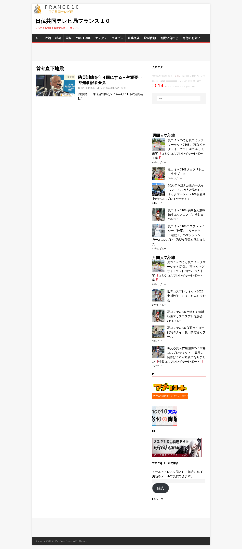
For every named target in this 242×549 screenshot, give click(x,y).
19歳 (183, 76)
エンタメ (101, 38)
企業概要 (134, 38)
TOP (37, 38)
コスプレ (117, 38)
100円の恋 (156, 76)
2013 (166, 86)
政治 (48, 38)
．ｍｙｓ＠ (182, 81)
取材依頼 (150, 38)
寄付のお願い (191, 38)
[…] (80, 98)
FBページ (157, 499)
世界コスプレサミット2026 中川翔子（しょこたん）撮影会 (186, 295)
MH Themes (80, 541)
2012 (170, 76)
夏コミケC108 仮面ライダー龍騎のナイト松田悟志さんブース (186, 332)
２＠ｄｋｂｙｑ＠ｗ (182, 86)
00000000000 (171, 81)
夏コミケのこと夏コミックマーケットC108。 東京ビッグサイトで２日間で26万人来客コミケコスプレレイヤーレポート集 (178, 149)
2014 (157, 85)
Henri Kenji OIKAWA (109, 87)
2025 (172, 86)
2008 (193, 86)
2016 (159, 81)
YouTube (83, 38)
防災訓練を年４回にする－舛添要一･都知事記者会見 (111, 79)
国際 (69, 38)
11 (174, 76)
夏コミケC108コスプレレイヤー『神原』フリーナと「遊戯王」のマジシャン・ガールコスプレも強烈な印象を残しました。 (178, 235)
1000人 (188, 76)
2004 (190, 81)
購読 (160, 488)
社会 (58, 38)
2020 (163, 81)
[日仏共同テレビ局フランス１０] (58, 12)
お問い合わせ (169, 38)
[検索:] (179, 98)
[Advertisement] (121, 52)
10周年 (164, 76)
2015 (177, 76)
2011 (199, 81)
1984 (194, 81)
